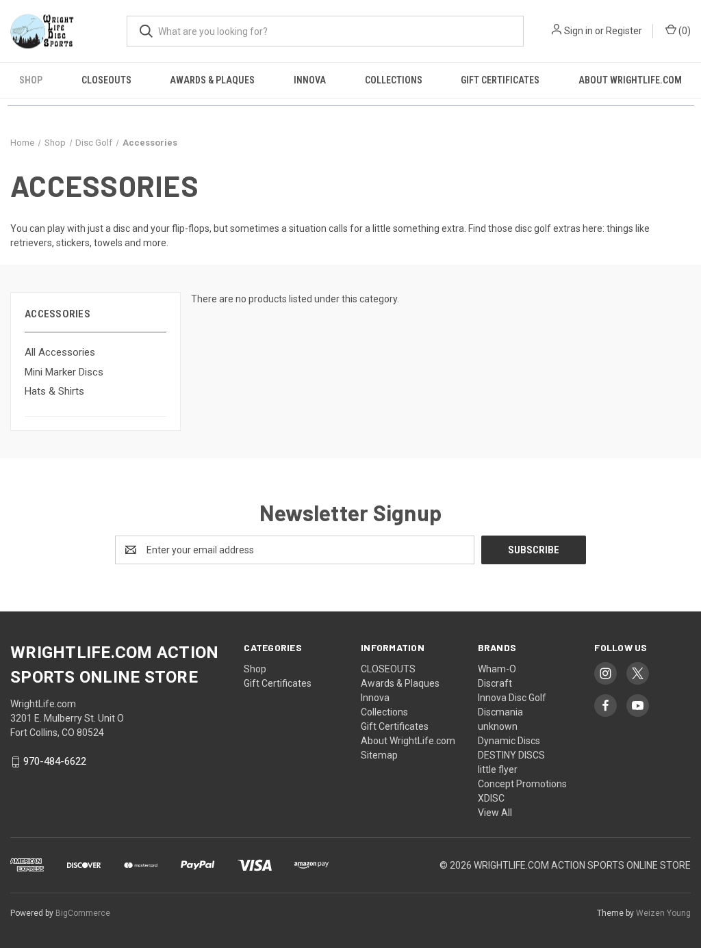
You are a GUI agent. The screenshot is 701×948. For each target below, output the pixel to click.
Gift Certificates (500, 80)
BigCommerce (82, 913)
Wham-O (497, 668)
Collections (393, 80)
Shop (30, 80)
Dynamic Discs (509, 740)
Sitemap (379, 755)
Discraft (495, 683)
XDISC (491, 798)
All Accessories (60, 352)
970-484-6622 (54, 762)
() (683, 30)
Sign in (578, 30)
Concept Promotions (522, 783)
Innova (310, 80)
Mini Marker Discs (64, 372)
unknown (498, 726)
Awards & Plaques (212, 80)
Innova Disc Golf (512, 697)
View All (495, 812)
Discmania (500, 712)
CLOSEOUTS (106, 80)
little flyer (498, 769)
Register (624, 30)
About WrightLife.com (630, 80)
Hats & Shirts (54, 391)
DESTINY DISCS (511, 755)
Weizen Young (663, 913)
